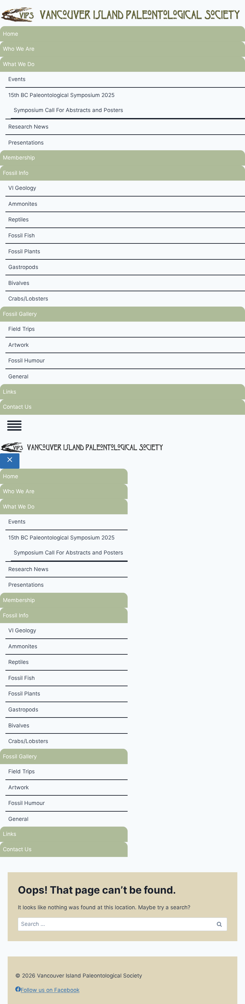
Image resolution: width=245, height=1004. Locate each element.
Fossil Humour (26, 360)
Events (17, 79)
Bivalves (18, 283)
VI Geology (22, 188)
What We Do (18, 64)
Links (9, 392)
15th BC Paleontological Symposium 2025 (61, 95)
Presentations (26, 142)
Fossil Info (15, 173)
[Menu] (14, 427)
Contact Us (17, 407)
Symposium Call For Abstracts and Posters (68, 110)
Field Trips (21, 329)
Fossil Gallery (20, 314)
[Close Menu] (9, 461)
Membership (19, 157)
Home (10, 34)
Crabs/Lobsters (28, 298)
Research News (28, 126)
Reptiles (18, 219)
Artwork (18, 345)
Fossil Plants (24, 251)
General (18, 376)
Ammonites (22, 204)
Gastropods (23, 267)
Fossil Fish (21, 235)
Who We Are (18, 49)
